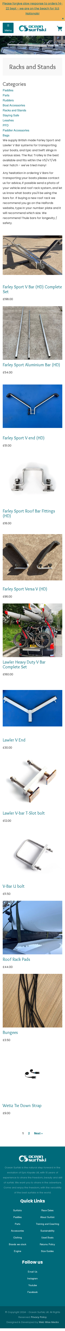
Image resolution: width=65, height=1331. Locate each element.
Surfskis (17, 1210)
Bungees (10, 1032)
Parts (6, 95)
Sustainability (47, 1230)
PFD (6, 125)
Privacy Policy (39, 1317)
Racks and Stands (14, 110)
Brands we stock (17, 1244)
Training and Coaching (47, 1224)
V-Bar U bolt (14, 886)
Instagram (32, 1278)
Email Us (32, 1271)
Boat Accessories (14, 105)
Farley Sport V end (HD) (24, 437)
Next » (38, 1133)
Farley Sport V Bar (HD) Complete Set (32, 289)
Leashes (8, 120)
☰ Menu (8, 28)
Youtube (32, 1285)
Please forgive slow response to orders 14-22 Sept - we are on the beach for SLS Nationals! (32, 8)
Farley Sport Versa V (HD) (25, 588)
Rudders (8, 100)
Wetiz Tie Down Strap (22, 1105)
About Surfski (47, 1217)
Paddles (8, 90)
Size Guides (47, 1251)
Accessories (17, 1230)
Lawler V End (14, 740)
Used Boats (47, 1237)
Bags (6, 135)
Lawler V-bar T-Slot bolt (24, 813)
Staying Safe (11, 115)
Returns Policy (47, 1244)
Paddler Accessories (16, 130)
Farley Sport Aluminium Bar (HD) (31, 364)
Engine (17, 1251)
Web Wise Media (49, 1322)
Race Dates (47, 1210)
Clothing (17, 1237)
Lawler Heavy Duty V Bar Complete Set (24, 664)
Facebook (32, 1292)
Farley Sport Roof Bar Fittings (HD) (29, 513)
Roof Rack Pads (16, 959)
